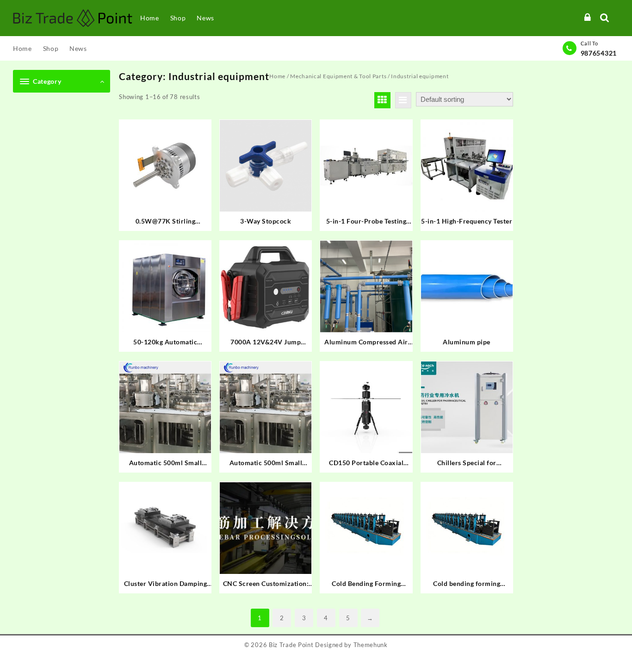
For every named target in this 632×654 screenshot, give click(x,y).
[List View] (403, 100)
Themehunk (370, 644)
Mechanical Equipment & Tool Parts (338, 76)
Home (277, 76)
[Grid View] (382, 100)
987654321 (599, 53)
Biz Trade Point (291, 644)
